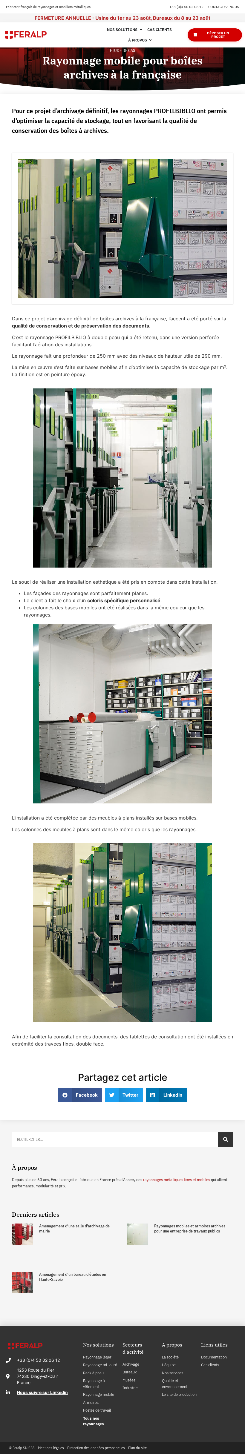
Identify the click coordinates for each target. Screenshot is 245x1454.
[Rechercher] (225, 1139)
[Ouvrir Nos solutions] (141, 30)
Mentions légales (51, 1447)
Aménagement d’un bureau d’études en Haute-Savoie (72, 1277)
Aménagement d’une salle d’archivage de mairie (74, 1228)
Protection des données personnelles (96, 1447)
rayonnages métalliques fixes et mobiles (176, 1179)
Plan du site (137, 1447)
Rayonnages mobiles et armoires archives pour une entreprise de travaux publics (189, 1228)
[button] (80, 1095)
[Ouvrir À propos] (150, 40)
